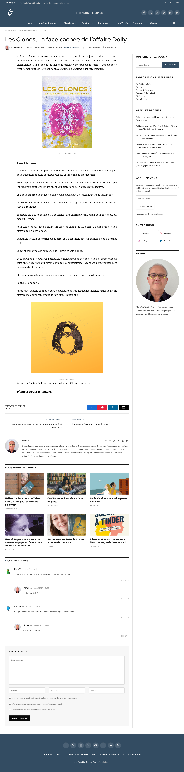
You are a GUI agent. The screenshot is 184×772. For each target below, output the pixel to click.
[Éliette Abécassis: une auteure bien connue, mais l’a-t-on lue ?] (109, 524)
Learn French (122, 23)
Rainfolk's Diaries (89, 12)
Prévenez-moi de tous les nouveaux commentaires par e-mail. (37, 703)
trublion (17, 606)
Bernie (17, 47)
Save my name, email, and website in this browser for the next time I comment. (44, 697)
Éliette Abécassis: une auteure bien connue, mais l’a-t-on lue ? (108, 541)
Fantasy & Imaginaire (145, 90)
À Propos (47, 755)
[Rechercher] (174, 23)
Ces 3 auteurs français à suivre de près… (65, 500)
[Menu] (178, 23)
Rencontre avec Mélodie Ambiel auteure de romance (65, 541)
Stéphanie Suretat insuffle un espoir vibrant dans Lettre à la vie (44, 3)
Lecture (139, 87)
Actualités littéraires (47, 23)
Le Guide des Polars (144, 84)
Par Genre (86, 23)
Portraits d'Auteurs (71, 47)
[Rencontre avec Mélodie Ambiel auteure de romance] (66, 524)
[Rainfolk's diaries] (9, 13)
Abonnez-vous (145, 207)
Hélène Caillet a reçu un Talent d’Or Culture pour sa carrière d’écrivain (23, 501)
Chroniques (69, 23)
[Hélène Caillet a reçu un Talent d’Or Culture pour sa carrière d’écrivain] (24, 484)
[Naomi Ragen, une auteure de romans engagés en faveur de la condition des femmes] (24, 524)
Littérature (103, 23)
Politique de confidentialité (108, 755)
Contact (153, 23)
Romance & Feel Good (145, 93)
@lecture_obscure (80, 383)
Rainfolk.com (104, 762)
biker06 (17, 569)
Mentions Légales (79, 755)
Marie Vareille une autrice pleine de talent (108, 500)
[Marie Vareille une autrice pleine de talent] (109, 484)
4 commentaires (93, 47)
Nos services (135, 755)
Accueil (30, 23)
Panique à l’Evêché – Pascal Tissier (90, 424)
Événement (137, 23)
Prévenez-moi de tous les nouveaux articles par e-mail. (34, 709)
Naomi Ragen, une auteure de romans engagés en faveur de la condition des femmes (23, 542)
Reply (124, 580)
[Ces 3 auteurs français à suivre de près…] (66, 484)
